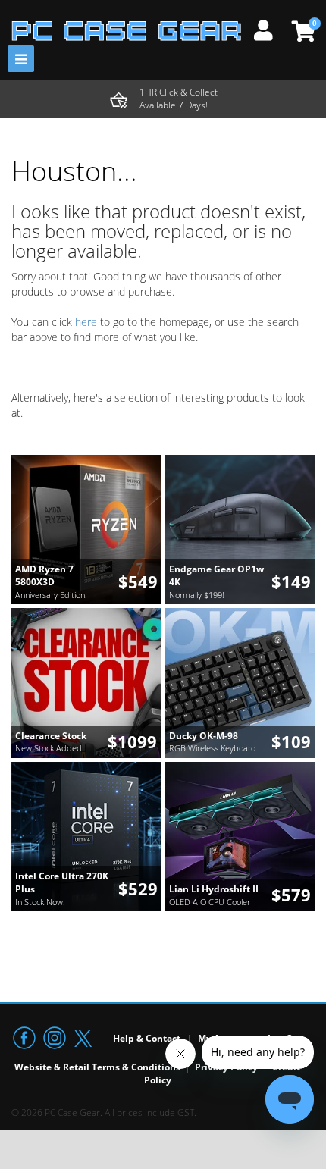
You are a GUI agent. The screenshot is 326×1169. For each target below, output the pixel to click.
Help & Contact (146, 1038)
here (86, 322)
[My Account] (269, 28)
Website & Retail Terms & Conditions (97, 1067)
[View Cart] (301, 31)
